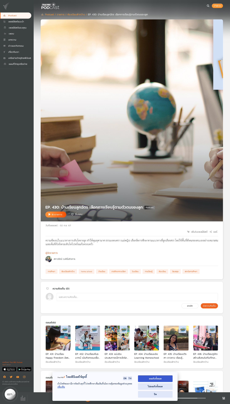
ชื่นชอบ (78, 214)
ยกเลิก (190, 305)
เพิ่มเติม (61, 387)
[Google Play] (24, 369)
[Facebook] (5, 377)
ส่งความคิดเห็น (209, 305)
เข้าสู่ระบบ (217, 5)
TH (129, 378)
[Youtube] (18, 377)
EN (125, 378)
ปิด (155, 394)
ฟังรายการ (57, 214)
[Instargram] (25, 377)
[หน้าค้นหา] (208, 5)
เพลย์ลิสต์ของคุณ (17, 27)
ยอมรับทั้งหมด (155, 378)
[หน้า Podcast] (60, 5)
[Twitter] (12, 377)
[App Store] (9, 369)
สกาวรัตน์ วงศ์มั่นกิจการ (64, 259)
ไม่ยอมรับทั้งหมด (155, 386)
